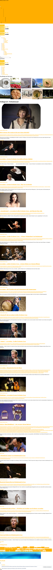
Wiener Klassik (26, 372)
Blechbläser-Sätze (21, 427)
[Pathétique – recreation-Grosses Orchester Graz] (13, 391)
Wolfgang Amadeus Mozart (34, 135)
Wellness (5, 41)
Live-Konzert (4, 318)
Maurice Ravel (30, 484)
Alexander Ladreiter (38, 426)
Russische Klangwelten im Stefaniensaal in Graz (13, 482)
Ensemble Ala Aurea (33, 427)
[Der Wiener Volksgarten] (5, 94)
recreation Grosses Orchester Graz (12, 214)
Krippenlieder (16, 429)
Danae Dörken (18, 213)
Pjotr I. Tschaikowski (10, 292)
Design (13, 547)
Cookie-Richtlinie (24, 568)
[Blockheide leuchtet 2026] (48, 94)
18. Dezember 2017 (9, 238)
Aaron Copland (20, 537)
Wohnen (5, 11)
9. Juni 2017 (8, 291)
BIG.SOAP (17, 291)
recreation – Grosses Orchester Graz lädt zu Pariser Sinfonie (16, 159)
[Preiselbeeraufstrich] (48, 83)
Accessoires (6, 40)
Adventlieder (26, 426)
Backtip (11, 547)
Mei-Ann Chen (8, 318)
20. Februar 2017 (9, 317)
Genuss (5, 12)
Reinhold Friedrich (39, 457)
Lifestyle (3, 37)
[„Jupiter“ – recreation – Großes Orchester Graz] (13, 337)
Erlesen (5, 15)
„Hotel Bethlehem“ (16, 426)
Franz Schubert (24, 134)
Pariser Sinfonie (46, 161)
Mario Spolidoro (32, 429)
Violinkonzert (22, 398)
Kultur (48, 134)
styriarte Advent (15, 432)
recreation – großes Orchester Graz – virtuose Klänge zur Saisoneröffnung (20, 264)
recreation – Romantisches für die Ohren (11, 368)
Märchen (27, 429)
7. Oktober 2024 (9, 134)
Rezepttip (12, 551)
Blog (3, 22)
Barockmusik (16, 427)
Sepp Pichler (36, 431)
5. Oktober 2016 (9, 343)
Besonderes (6, 42)
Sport (5, 39)
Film (20, 547)
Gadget (28, 547)
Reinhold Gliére (22, 431)
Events (5, 9)
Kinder (3, 429)
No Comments (14, 134)
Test (24, 551)
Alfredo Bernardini (45, 426)
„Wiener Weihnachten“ (17, 238)
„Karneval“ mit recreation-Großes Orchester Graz (13, 315)
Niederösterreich (48, 549)
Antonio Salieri (19, 186)
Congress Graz (19, 134)
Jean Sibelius (32, 266)
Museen (37, 549)
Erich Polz (45, 238)
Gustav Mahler (38, 370)
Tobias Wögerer (22, 135)
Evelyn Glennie (24, 317)
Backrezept (8, 547)
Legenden (24, 429)
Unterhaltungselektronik (10, 20)
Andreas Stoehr (13, 213)
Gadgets (7, 19)
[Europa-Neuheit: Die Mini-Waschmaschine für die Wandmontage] (5, 83)
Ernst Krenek (9, 370)
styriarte (12, 432)
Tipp (28, 551)
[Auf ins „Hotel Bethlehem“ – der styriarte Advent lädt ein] (13, 420)
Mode (5, 38)
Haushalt (7, 21)
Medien (5, 14)
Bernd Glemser (14, 266)
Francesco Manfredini (43, 427)
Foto (7, 17)
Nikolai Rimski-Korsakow (24, 430)
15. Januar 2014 (9, 537)
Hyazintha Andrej (34, 134)
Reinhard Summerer (16, 431)
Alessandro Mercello (31, 426)
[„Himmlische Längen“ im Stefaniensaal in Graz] (13, 451)
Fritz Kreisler (15, 239)
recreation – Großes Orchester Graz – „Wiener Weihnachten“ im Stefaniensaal (21, 236)
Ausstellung (2, 547)
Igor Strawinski (33, 317)
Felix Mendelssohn (19, 370)
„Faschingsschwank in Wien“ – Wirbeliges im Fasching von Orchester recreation (21, 508)
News (43, 549)
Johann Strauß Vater (22, 510)
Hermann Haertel (26, 428)
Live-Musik (31, 549)
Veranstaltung (27, 135)
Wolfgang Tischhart (40, 432)
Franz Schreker (7, 239)
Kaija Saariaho (36, 266)
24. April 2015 (8, 397)
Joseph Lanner (27, 510)
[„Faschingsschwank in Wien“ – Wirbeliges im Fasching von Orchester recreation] (13, 504)
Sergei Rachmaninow (8, 372)
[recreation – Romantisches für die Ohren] (13, 363)
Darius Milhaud (14, 161)
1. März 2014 (8, 510)
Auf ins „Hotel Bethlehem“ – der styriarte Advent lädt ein (15, 424)
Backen (6, 547)
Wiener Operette (31, 372)
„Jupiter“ (13, 343)
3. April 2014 (8, 484)
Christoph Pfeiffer (27, 427)
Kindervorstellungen (8, 429)
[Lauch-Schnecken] (15, 94)
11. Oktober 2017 (9, 266)
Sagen (33, 431)
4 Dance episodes (15, 537)
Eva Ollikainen (19, 266)
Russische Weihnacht (28, 431)
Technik (5, 16)
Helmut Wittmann (20, 428)
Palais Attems (39, 430)
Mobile (7, 18)
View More (2, 140)
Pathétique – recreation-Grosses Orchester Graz (13, 395)
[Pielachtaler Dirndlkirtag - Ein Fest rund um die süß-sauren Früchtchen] (15, 83)
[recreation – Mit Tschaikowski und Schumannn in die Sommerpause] (13, 285)
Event (22, 213)
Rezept (7, 551)
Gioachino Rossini (14, 510)
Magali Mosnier (39, 343)
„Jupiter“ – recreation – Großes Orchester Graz (13, 341)
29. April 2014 (8, 457)
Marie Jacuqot (38, 186)
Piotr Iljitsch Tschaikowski (30, 371)
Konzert (37, 213)
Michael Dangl (41, 291)
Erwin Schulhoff (13, 370)
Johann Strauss (42, 370)
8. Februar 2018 (9, 186)
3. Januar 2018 (8, 213)
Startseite (3, 564)
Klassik (8, 371)
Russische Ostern (17, 485)
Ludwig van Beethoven (22, 371)
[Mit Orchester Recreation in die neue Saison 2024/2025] (21, 128)
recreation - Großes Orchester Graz (12, 344)
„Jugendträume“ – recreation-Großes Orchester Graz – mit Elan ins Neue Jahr (21, 211)
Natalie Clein (40, 397)
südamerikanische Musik (22, 432)
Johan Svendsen (43, 317)
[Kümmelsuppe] (37, 94)
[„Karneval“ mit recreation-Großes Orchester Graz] (13, 310)
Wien (41, 551)
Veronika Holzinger (3, 134)
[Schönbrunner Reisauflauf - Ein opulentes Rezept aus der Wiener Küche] (26, 83)
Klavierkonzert (31, 291)
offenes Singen (30, 430)
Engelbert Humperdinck (40, 238)
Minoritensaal (5, 430)
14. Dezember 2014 (9, 426)
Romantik (3, 372)
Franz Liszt (24, 266)
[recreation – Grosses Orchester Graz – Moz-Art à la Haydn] (13, 180)
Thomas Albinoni (29, 432)
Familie (38, 427)
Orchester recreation (5, 135)
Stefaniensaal (14, 135)
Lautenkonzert (20, 429)
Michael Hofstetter (33, 397)
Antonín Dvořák (15, 317)
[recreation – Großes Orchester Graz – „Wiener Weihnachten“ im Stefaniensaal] (13, 232)
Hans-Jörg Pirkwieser (13, 428)
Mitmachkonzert (10, 430)
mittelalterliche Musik (16, 430)
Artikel (4, 130)
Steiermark (18, 135)
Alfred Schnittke (14, 186)
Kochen (2, 549)
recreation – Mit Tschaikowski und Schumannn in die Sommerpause (18, 289)
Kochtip (14, 549)
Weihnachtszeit (34, 432)
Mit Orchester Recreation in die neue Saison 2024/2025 (14, 132)
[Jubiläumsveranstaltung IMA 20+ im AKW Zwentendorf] (37, 83)
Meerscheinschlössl (38, 429)
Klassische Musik (44, 134)
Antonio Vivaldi (11, 427)
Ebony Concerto (35, 537)
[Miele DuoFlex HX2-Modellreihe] (27, 94)
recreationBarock (10, 431)
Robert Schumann (28, 292)
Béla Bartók (25, 537)
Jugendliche (39, 547)
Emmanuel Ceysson (18, 343)
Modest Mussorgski (41, 484)
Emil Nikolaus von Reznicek (31, 238)
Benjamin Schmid (23, 238)
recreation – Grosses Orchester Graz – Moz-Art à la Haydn (16, 184)
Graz (30, 134)
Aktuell (1, 130)
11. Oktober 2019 (9, 161)
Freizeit (28, 134)
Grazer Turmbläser (7, 428)
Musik (37, 397)
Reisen (5, 10)
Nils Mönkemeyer (6, 511)
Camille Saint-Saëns (14, 397)
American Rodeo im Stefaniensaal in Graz (11, 535)
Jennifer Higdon (38, 317)
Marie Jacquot (38, 161)
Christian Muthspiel (30, 537)
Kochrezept (8, 549)
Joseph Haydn (39, 134)
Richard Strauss (10, 162)
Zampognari (45, 432)
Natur (41, 549)
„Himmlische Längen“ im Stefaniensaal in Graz (12, 455)
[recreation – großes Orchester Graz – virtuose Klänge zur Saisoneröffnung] (13, 259)
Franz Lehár (25, 370)
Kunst (50, 134)
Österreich (10, 135)
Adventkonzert (21, 426)
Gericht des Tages (7, 13)
